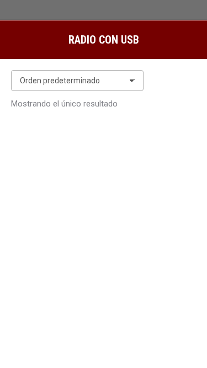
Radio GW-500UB (104, 308)
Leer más (103, 338)
